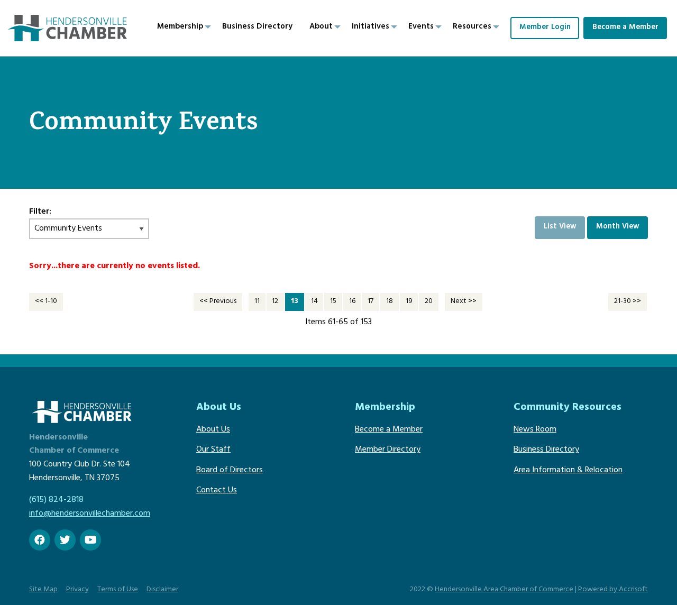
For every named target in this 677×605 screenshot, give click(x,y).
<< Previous (217, 302)
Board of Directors (229, 471)
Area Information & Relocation (568, 471)
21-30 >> (627, 302)
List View (560, 227)
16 (352, 302)
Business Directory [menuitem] (257, 27)
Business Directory (546, 450)
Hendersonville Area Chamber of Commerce (504, 590)
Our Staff (213, 450)
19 (409, 302)
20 (429, 302)
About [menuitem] (321, 27)
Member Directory (387, 450)
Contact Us (216, 491)
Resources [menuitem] (472, 27)
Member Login (545, 28)
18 (389, 302)
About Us (213, 430)
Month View (617, 227)
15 (333, 302)
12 (275, 302)
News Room (535, 430)
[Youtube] (90, 540)
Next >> (464, 302)
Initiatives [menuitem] (370, 27)
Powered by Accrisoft (613, 590)
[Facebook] (39, 540)
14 (314, 302)
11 (257, 302)
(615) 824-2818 (56, 500)
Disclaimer (162, 589)
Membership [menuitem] (180, 27)
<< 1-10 (46, 302)
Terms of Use (117, 589)
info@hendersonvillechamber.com (89, 514)
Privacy (77, 589)
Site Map (43, 589)
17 (370, 302)
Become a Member (625, 28)
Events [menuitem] (421, 27)
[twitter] (65, 540)
